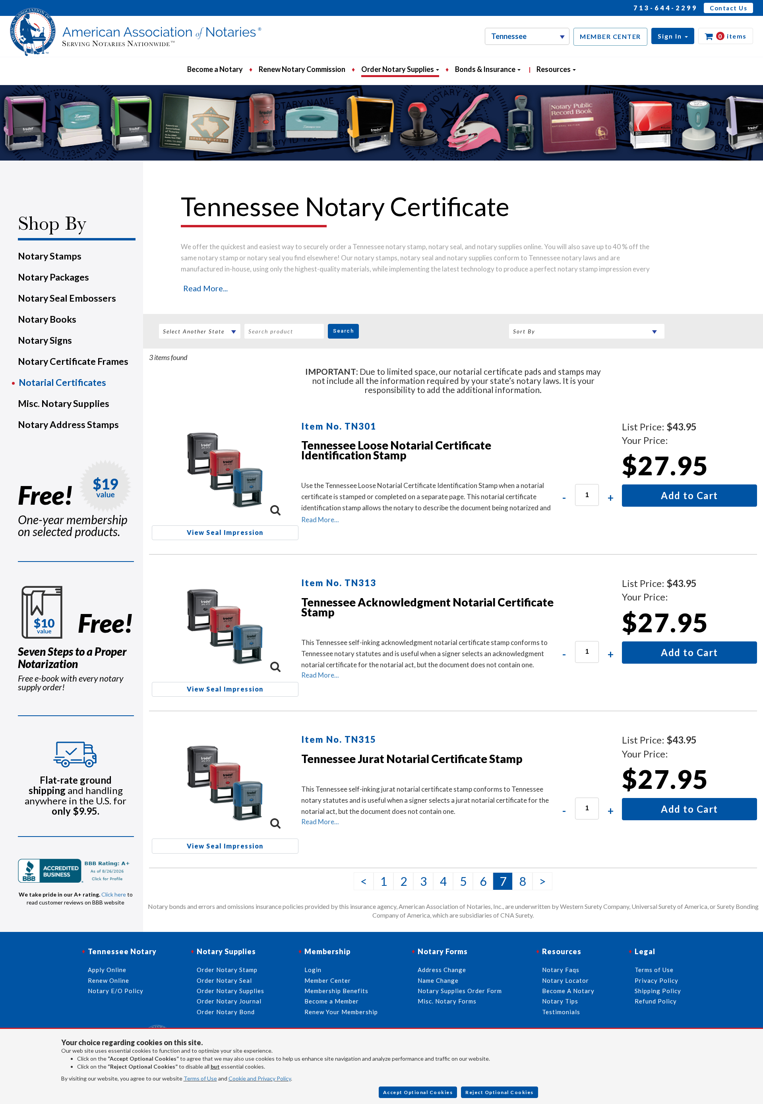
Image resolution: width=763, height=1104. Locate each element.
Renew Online (108, 980)
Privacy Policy (656, 980)
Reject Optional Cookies (499, 1092)
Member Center (327, 980)
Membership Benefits (336, 990)
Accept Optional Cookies (418, 1092)
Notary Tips (560, 1001)
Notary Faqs (560, 969)
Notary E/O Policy (115, 990)
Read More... (205, 288)
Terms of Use (200, 1078)
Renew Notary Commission (302, 69)
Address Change (442, 969)
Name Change (438, 980)
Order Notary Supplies (230, 990)
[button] (672, 36)
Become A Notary (568, 990)
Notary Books (47, 319)
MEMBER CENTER (610, 36)
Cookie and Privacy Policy (260, 1078)
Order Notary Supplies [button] (398, 69)
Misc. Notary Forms (447, 1001)
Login (312, 969)
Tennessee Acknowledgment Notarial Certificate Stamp (427, 607)
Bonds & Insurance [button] (486, 69)
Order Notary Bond (226, 1011)
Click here (113, 894)
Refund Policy (656, 1001)
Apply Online (107, 969)
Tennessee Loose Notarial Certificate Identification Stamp (396, 450)
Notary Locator (565, 980)
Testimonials (561, 1011)
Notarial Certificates (62, 382)
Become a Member (331, 1001)
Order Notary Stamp (227, 969)
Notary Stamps (49, 255)
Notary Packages (53, 277)
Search (343, 331)
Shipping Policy (658, 990)
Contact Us (728, 8)
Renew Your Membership (341, 1011)
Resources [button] (554, 69)
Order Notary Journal (229, 1001)
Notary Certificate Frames (73, 361)
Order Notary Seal (224, 980)
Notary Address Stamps (68, 424)
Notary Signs (45, 340)
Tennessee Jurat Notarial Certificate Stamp (412, 758)
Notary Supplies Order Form (460, 990)
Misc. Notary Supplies (63, 403)
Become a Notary (215, 69)
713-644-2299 (665, 8)
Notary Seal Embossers (67, 298)
